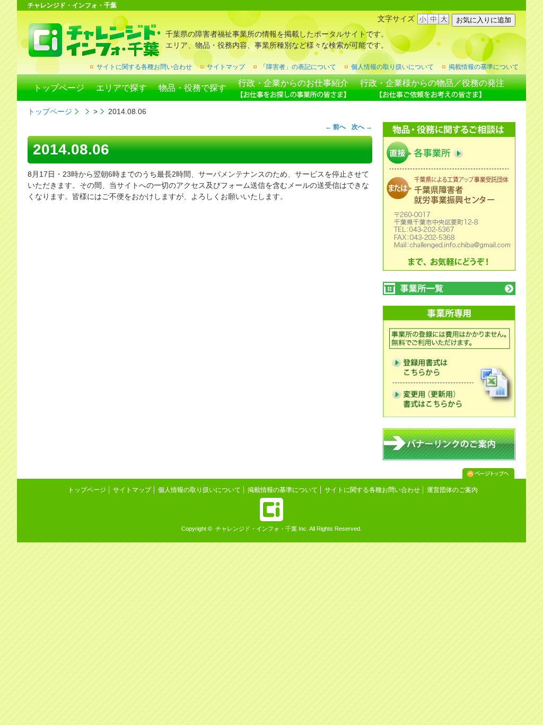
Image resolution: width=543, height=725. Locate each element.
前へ (335, 127)
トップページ (58, 87)
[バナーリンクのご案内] (449, 458)
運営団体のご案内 (452, 490)
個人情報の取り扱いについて (392, 67)
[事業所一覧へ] (449, 288)
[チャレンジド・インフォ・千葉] (94, 53)
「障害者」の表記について (298, 67)
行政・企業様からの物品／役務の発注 (432, 83)
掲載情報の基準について (484, 67)
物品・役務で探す (192, 87)
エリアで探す (121, 87)
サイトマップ (226, 67)
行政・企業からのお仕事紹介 (293, 83)
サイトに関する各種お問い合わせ (144, 67)
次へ (362, 127)
